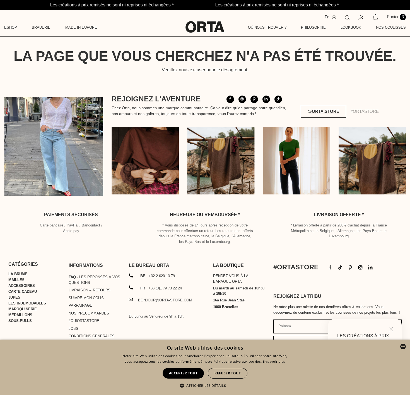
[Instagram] (360, 267)
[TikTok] (340, 267)
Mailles (16, 280)
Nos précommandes (89, 313)
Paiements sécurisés (71, 214)
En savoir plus (274, 361)
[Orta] (205, 23)
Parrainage (80, 305)
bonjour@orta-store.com (165, 300)
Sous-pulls (20, 321)
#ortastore (365, 111)
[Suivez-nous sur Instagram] (242, 99)
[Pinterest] (350, 267)
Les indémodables (27, 303)
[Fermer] (391, 329)
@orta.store (323, 111)
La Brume (17, 274)
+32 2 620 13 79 (157, 276)
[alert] (205, 367)
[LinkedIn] (370, 267)
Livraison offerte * (339, 214)
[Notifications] (375, 17)
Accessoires (21, 286)
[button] (205, 385)
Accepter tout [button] (183, 373)
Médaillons (20, 315)
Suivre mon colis (86, 298)
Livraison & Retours (89, 290)
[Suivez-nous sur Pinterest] (254, 99)
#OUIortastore (84, 321)
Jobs (73, 328)
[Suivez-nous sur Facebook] (230, 99)
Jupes (14, 297)
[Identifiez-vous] (361, 16)
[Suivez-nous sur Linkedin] (266, 99)
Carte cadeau (22, 291)
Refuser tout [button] (227, 373)
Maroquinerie (22, 309)
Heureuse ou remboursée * (205, 214)
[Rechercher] (347, 17)
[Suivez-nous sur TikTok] (278, 99)
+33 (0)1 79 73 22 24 (161, 288)
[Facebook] (330, 267)
